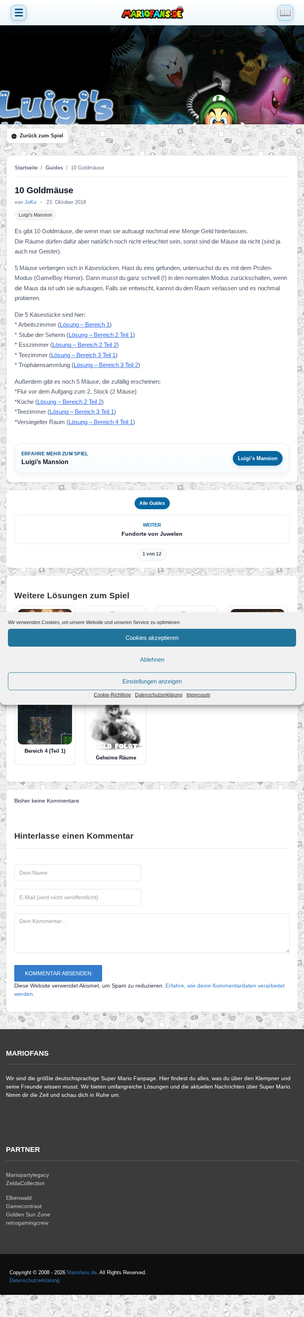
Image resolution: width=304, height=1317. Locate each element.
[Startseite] (152, 13)
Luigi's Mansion (35, 215)
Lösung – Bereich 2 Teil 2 (84, 344)
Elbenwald (19, 1198)
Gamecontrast (24, 1206)
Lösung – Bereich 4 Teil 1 (100, 422)
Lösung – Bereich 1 (85, 324)
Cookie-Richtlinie (112, 695)
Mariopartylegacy (27, 1175)
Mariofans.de (82, 1272)
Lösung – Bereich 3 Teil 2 (106, 365)
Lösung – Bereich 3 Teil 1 (83, 355)
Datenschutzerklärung (158, 695)
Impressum (198, 695)
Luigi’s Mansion (257, 458)
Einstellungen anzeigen (152, 681)
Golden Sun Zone (28, 1214)
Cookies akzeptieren (152, 637)
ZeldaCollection (25, 1183)
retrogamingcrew (27, 1223)
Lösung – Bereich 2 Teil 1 (100, 334)
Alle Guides (152, 503)
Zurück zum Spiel (41, 136)
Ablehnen (152, 659)
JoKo (30, 202)
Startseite (26, 168)
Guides (54, 168)
